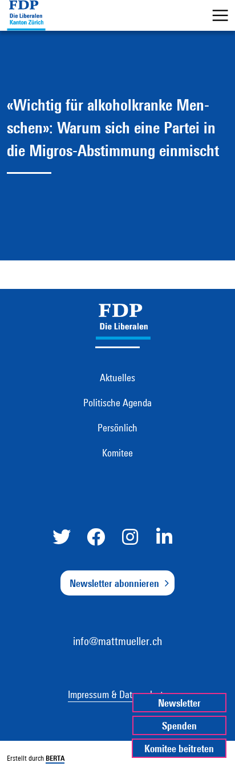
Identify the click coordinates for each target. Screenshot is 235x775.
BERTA (55, 757)
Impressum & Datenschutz (117, 694)
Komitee (117, 452)
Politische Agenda (117, 402)
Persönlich (117, 427)
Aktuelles (117, 377)
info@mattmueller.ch (117, 640)
